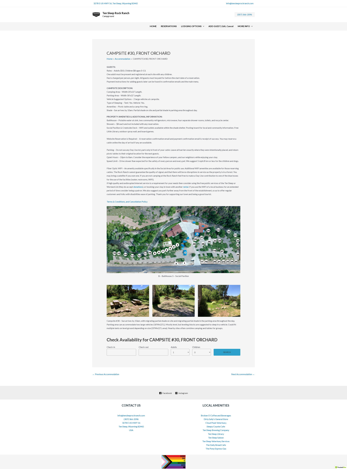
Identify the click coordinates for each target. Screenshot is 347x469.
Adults (174, 347)
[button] (244, 14)
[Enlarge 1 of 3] (145, 288)
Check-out (144, 347)
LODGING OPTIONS (191, 26)
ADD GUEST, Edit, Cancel (220, 26)
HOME (153, 26)
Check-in (111, 347)
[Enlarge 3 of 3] (236, 288)
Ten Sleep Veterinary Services (215, 441)
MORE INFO (244, 26)
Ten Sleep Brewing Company (216, 430)
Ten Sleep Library (216, 434)
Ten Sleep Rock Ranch (115, 13)
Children (196, 347)
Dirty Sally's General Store (216, 419)
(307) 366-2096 (131, 419)
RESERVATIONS (169, 26)
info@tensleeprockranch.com (239, 3)
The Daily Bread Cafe (216, 445)
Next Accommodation (243, 374)
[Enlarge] (236, 209)
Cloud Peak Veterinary (215, 422)
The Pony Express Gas (216, 448)
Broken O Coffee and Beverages (216, 415)
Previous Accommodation (105, 374)
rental (185, 186)
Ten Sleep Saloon (216, 437)
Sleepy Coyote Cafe (216, 426)
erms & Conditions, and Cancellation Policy (127, 201)
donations (138, 186)
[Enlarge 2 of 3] (191, 288)
